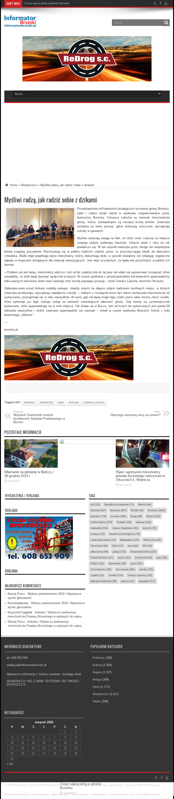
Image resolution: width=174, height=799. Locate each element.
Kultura (97, 665)
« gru (10, 763)
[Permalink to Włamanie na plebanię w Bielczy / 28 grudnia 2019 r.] (31, 466)
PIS (147, 545)
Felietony (99, 657)
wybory (127, 581)
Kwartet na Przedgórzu (124, 534)
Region (97, 672)
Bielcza (144, 504)
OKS (117, 545)
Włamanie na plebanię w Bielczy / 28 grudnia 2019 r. (56, 3)
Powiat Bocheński (143, 551)
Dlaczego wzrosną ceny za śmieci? (136, 413)
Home (13, 185)
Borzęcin (118, 510)
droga (136, 516)
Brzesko (29, 402)
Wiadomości (29, 185)
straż (136, 563)
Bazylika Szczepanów (119, 504)
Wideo (97, 701)
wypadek (147, 581)
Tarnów (115, 575)
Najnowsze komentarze (23, 585)
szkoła (146, 569)
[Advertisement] (87, 139)
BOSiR (137, 510)
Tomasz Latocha (94, 402)
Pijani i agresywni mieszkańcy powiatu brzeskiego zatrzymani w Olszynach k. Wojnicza (140, 476)
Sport (96, 686)
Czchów (118, 516)
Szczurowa (125, 569)
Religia (97, 679)
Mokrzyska (152, 539)
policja (119, 551)
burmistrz (46, 402)
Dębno (153, 516)
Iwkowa (143, 522)
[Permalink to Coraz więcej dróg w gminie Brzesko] (87, 443)
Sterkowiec (117, 563)
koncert (149, 528)
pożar (124, 557)
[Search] (166, 22)
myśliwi (74, 402)
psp (162, 557)
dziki (61, 402)
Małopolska (129, 539)
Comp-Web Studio (147, 794)
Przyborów (143, 557)
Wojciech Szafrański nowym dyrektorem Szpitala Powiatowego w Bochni (39, 417)
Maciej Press (16, 593)
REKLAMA (11, 571)
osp (133, 545)
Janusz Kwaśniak (125, 528)
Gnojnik (124, 522)
